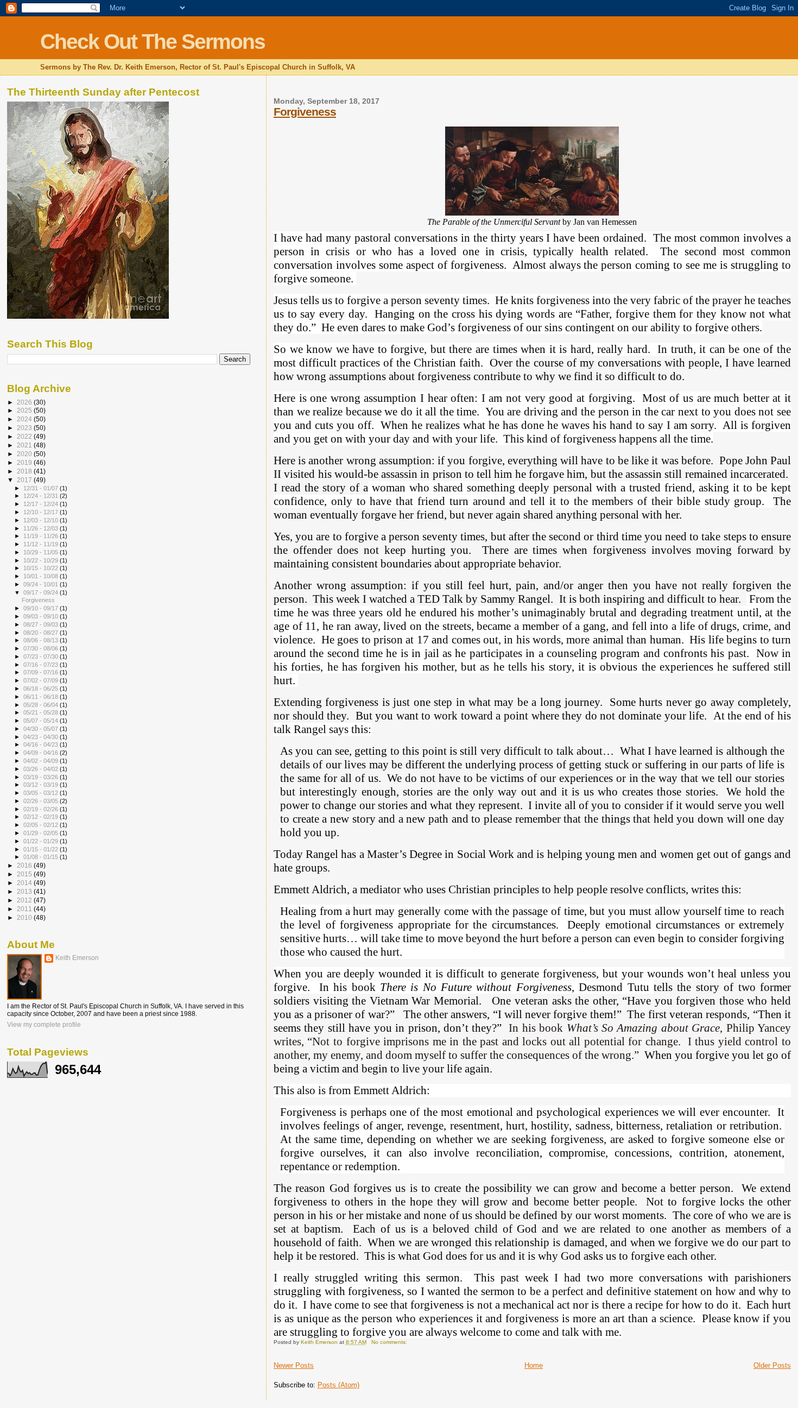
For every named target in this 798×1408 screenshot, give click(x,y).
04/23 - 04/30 (41, 737)
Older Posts (772, 1365)
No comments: (390, 1342)
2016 (25, 865)
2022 (25, 436)
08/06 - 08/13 (41, 640)
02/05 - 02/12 (41, 825)
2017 (25, 479)
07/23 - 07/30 (41, 656)
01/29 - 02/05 (41, 833)
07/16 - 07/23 (41, 664)
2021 (25, 445)
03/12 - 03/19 (41, 784)
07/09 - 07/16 (41, 672)
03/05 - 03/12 (41, 793)
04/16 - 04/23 (41, 744)
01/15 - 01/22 (41, 849)
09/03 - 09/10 (41, 616)
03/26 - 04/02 (41, 769)
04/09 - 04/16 (41, 752)
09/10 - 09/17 (41, 608)
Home (533, 1365)
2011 (25, 908)
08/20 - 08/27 (41, 632)
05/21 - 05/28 (41, 712)
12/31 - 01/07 (41, 488)
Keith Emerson (77, 958)
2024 (25, 418)
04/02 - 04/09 (41, 760)
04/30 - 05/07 (41, 728)
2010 (25, 917)
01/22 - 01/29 (41, 841)
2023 (25, 427)
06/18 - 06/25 (41, 688)
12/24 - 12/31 (41, 496)
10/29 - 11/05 (41, 552)
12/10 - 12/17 (41, 512)
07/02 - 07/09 (41, 680)
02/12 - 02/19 (41, 816)
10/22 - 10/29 (41, 560)
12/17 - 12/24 (41, 504)
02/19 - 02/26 (41, 809)
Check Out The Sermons (152, 41)
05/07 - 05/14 (41, 720)
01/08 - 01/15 (41, 857)
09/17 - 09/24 (41, 592)
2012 (25, 900)
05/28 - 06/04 (41, 705)
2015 (25, 873)
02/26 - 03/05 (41, 801)
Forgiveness (305, 111)
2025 (25, 410)
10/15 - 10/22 (41, 568)
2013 (25, 891)
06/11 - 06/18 (41, 696)
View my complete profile (44, 1024)
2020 (25, 453)
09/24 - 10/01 (41, 584)
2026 (25, 402)
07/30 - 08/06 (41, 648)
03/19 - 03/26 (41, 777)
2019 (25, 462)
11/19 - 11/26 (41, 536)
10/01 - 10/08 (41, 576)
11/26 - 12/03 (41, 528)
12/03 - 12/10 (41, 520)
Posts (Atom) (338, 1385)
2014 (25, 882)
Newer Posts (294, 1365)
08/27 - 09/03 (41, 624)
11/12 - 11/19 (41, 544)
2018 (25, 471)
